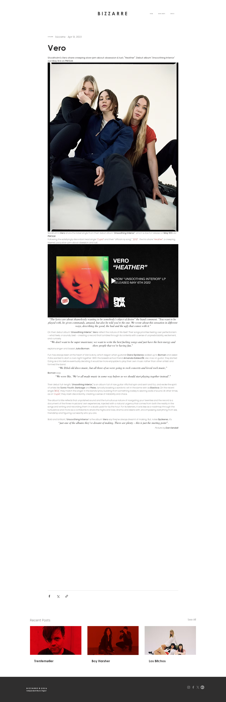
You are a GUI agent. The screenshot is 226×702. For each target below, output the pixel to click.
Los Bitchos (157, 661)
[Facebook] (193, 687)
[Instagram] (189, 687)
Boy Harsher (101, 661)
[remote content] (113, 508)
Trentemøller (43, 661)
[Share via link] (66, 596)
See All (192, 619)
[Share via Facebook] (49, 596)
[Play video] (113, 280)
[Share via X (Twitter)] (58, 596)
